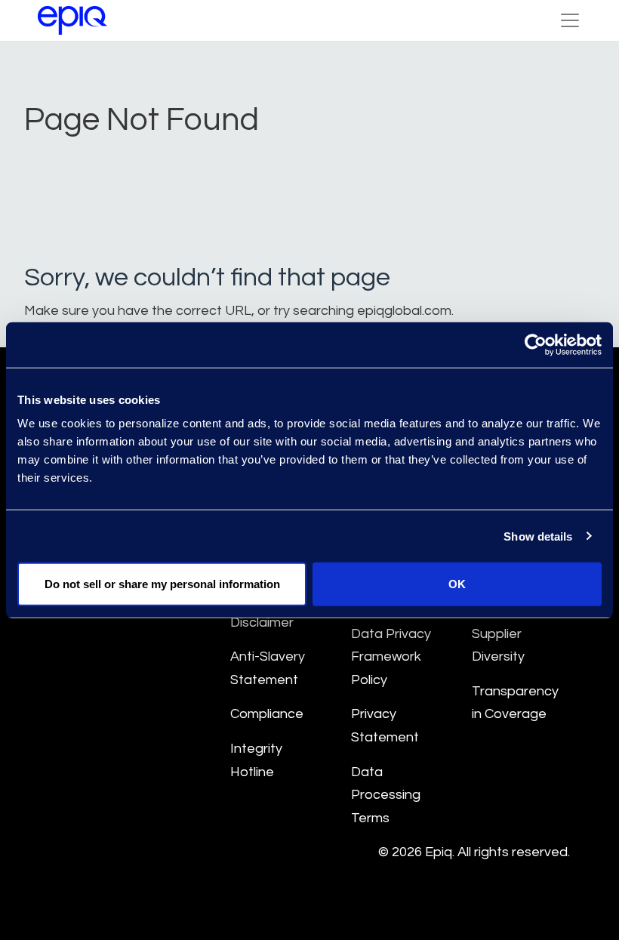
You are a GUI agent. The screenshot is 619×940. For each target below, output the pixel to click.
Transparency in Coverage (515, 703)
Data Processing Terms (385, 795)
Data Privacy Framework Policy (391, 657)
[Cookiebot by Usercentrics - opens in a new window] (536, 344)
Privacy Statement (385, 725)
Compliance (266, 714)
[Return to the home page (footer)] (72, 20)
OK (457, 584)
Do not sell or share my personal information (162, 584)
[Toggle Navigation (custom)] (570, 20)
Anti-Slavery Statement (267, 668)
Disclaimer (262, 622)
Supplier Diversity (498, 645)
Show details (538, 535)
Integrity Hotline (256, 760)
